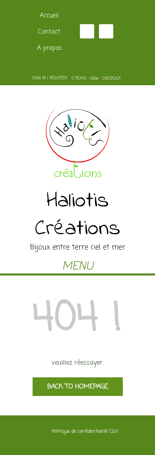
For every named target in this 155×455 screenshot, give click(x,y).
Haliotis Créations (77, 215)
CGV (113, 431)
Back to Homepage (77, 387)
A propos (49, 48)
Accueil (49, 16)
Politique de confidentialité (80, 431)
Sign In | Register (49, 78)
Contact (49, 32)
